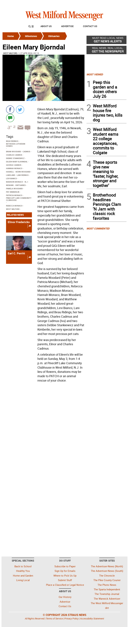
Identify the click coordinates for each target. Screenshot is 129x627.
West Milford (10, 53)
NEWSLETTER (99, 4)
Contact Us (90, 26)
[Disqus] (43, 426)
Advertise (67, 26)
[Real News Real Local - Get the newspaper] (106, 51)
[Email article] (20, 130)
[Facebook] (10, 109)
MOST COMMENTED (98, 228)
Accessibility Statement (92, 618)
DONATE (118, 4)
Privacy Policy (71, 618)
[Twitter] (20, 109)
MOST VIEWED (95, 74)
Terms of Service (54, 618)
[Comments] (10, 118)
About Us (46, 26)
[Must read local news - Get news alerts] (106, 41)
